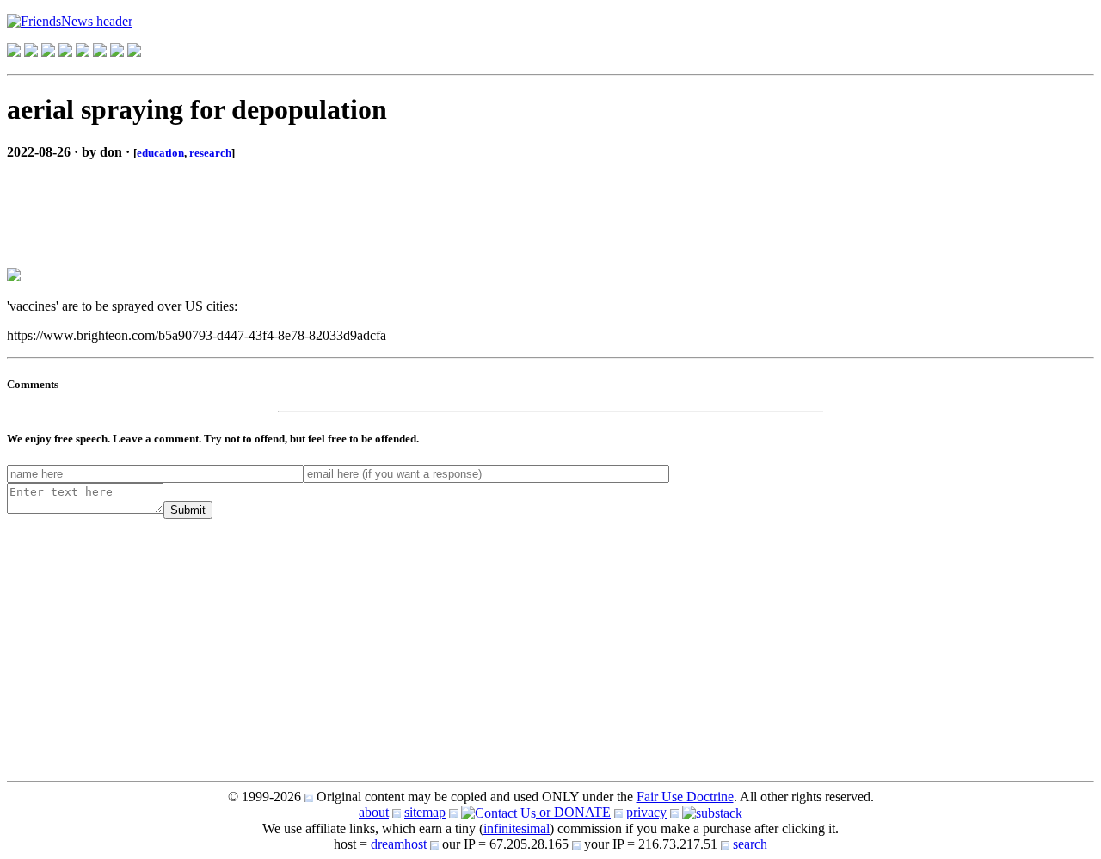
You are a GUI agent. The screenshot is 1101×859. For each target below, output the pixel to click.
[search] (117, 52)
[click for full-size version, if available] (14, 276)
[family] (82, 52)
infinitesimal (516, 828)
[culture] (48, 52)
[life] (100, 52)
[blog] (31, 52)
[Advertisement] (144, 199)
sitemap (425, 812)
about (374, 812)
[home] (14, 52)
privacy (646, 812)
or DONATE (573, 812)
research (210, 152)
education (160, 152)
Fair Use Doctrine (685, 796)
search (750, 844)
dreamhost (399, 844)
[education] (65, 52)
